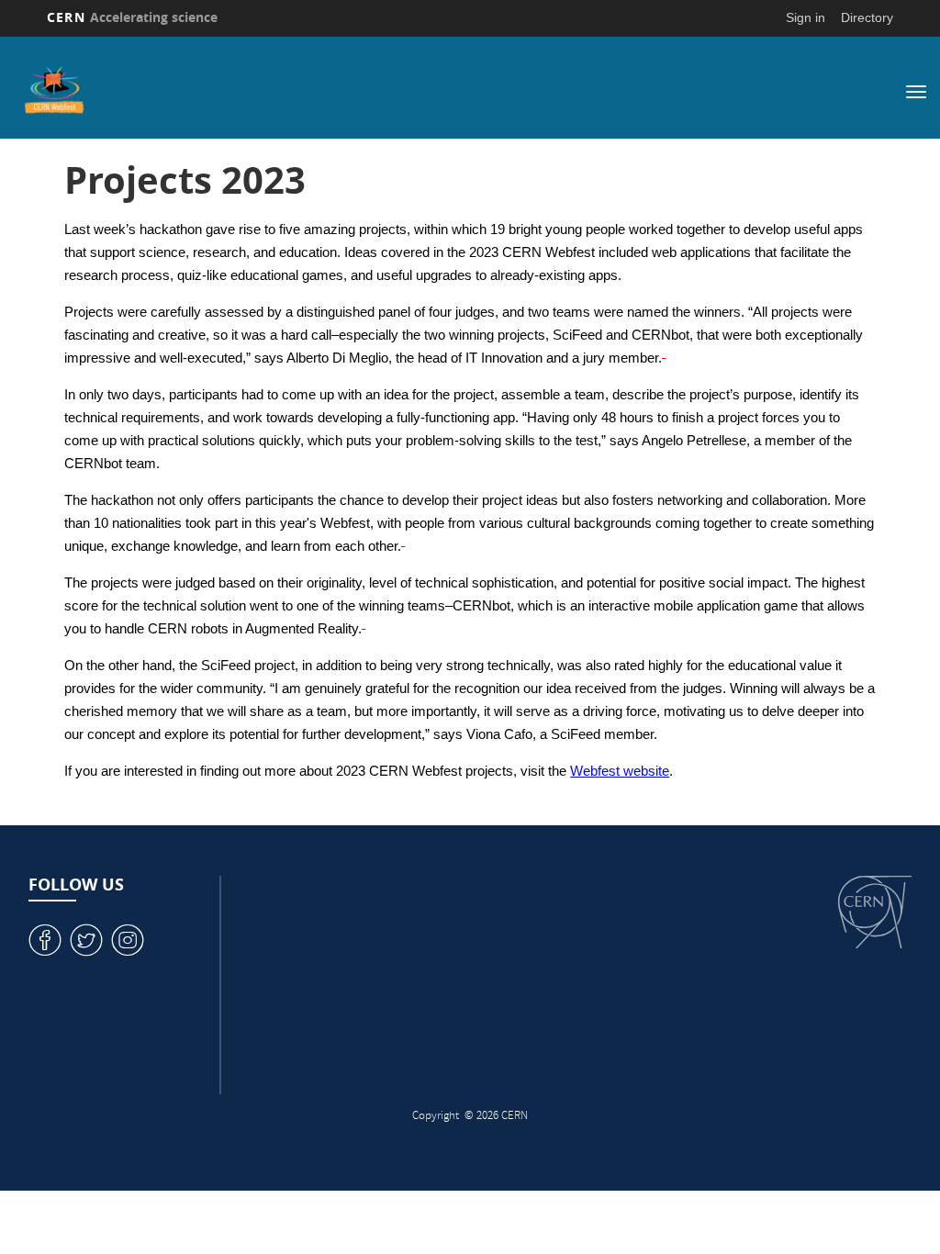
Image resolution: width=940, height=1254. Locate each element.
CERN (132, 17)
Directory (867, 17)
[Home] (380, 90)
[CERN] (875, 912)
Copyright (437, 1116)
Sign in (805, 17)
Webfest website (619, 771)
